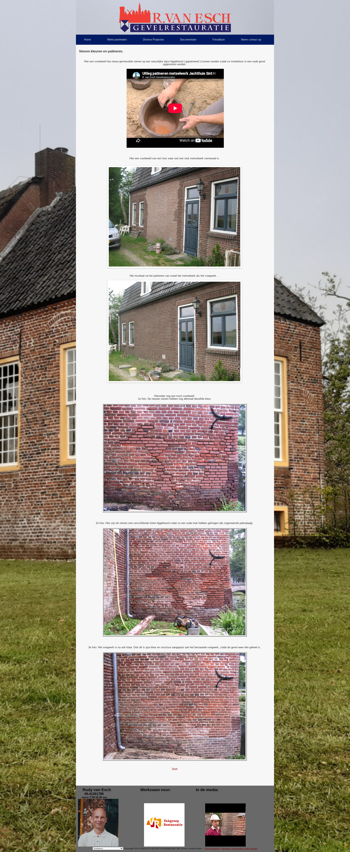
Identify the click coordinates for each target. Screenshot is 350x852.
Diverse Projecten (153, 39)
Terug (174, 768)
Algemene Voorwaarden (232, 848)
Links (246, 848)
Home (87, 39)
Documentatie (188, 39)
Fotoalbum (218, 39)
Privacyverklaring (212, 848)
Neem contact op (251, 39)
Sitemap (253, 848)
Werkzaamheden (117, 39)
